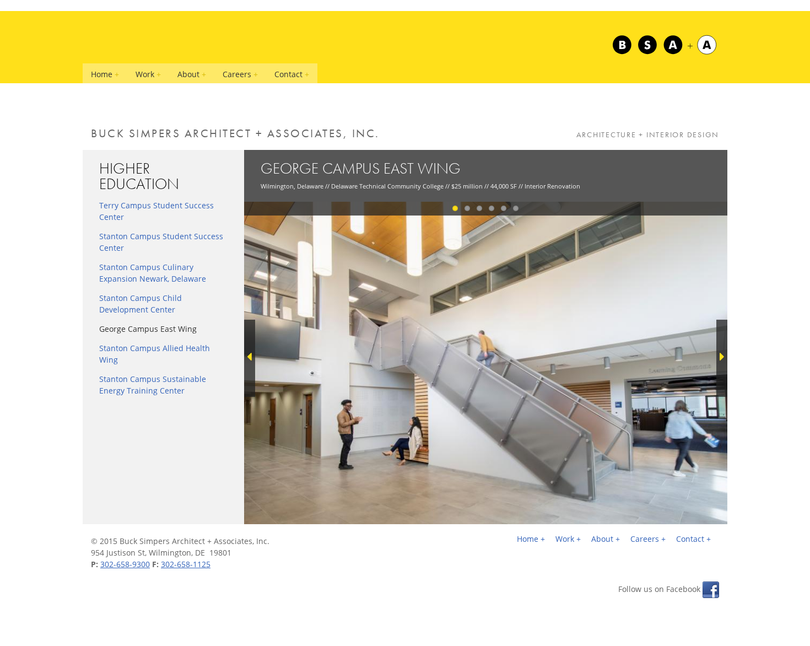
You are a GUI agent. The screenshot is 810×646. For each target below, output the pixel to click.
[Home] (664, 44)
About (188, 74)
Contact (288, 74)
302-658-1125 (185, 564)
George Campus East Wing (148, 329)
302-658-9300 (125, 564)
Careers (237, 74)
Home (101, 74)
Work (145, 74)
